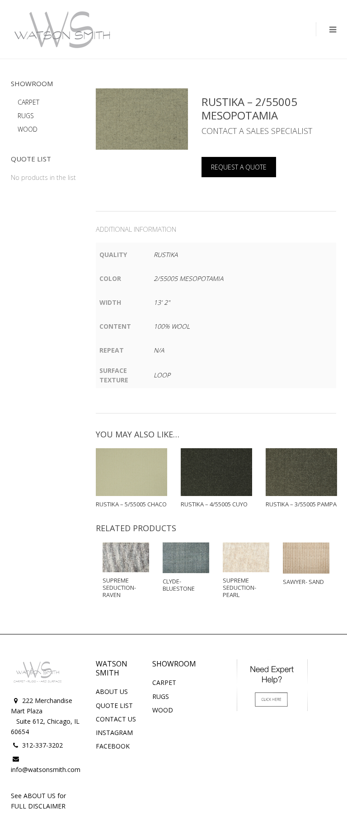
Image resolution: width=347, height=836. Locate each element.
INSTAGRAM (114, 732)
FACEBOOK (113, 746)
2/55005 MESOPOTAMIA (188, 278)
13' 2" (162, 302)
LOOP (162, 375)
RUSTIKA (166, 254)
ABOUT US (112, 691)
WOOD (28, 129)
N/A (159, 350)
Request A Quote (239, 167)
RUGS (26, 115)
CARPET (28, 102)
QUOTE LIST (114, 705)
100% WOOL (172, 326)
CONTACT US (116, 719)
